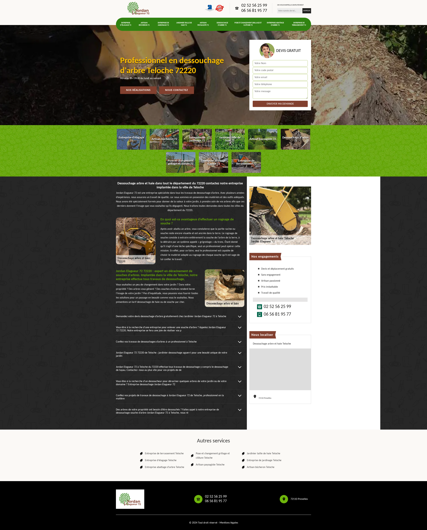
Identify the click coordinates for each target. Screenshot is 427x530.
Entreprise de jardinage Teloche (264, 460)
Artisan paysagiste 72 (203, 24)
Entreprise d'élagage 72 (125, 24)
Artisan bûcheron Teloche (260, 467)
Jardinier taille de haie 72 (184, 24)
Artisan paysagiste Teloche (210, 464)
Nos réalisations (138, 90)
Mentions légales (229, 522)
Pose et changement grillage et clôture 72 (248, 24)
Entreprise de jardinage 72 (163, 24)
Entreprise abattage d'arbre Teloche (164, 467)
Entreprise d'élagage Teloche (160, 460)
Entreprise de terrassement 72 (299, 24)
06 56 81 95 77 (254, 11)
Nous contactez (176, 90)
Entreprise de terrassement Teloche (164, 453)
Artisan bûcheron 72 (144, 24)
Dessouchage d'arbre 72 (222, 24)
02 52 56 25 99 (254, 6)
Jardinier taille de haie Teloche (263, 453)
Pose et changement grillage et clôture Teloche (213, 455)
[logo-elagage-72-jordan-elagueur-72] (138, 8)
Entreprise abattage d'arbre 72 (275, 24)
